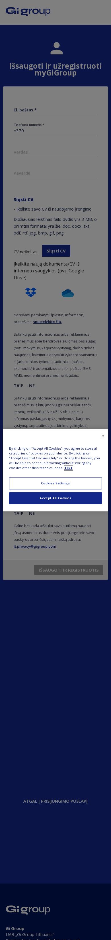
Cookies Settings (55, 483)
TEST (68, 468)
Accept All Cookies (55, 498)
